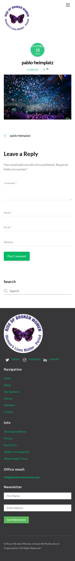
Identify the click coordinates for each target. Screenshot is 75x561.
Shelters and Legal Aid (16, 451)
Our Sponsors (11, 391)
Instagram (34, 359)
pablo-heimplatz (37, 62)
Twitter (15, 359)
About (7, 385)
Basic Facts (10, 445)
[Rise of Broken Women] (17, 29)
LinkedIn (54, 359)
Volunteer (9, 405)
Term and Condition (15, 431)
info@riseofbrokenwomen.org (21, 477)
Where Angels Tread (15, 458)
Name (8, 212)
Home (7, 378)
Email (8, 227)
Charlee (32, 69)
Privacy (8, 438)
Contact (8, 411)
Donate (8, 398)
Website (8, 242)
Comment (10, 183)
